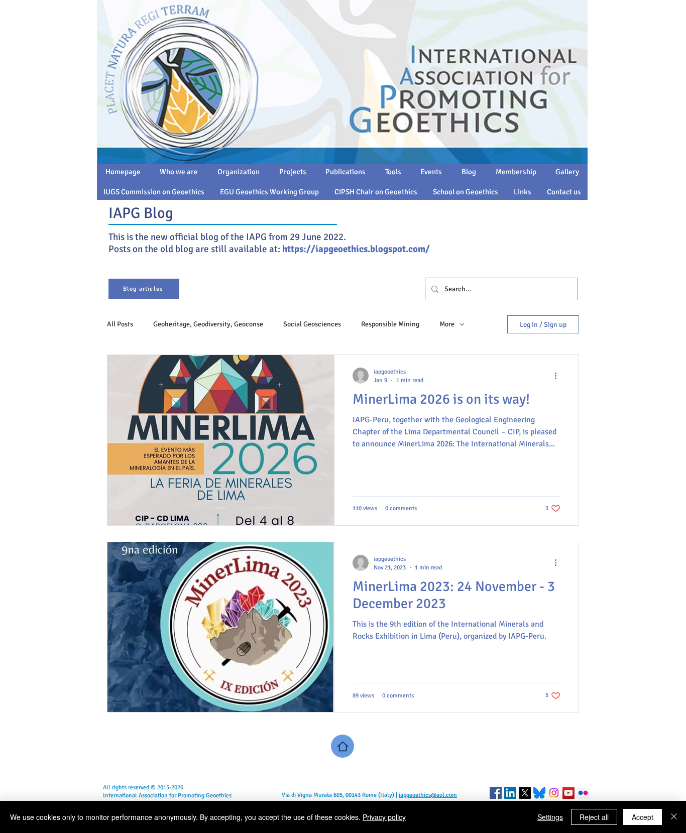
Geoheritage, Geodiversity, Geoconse (208, 324)
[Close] (674, 817)
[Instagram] (554, 793)
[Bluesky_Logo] (539, 793)
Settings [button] (550, 817)
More (446, 324)
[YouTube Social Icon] (568, 793)
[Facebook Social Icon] (496, 793)
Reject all (594, 817)
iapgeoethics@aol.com (428, 795)
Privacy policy (384, 817)
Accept (642, 817)
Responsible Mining (390, 324)
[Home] (342, 746)
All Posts (120, 324)
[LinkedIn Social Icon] (510, 793)
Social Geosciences (312, 324)
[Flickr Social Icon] (583, 793)
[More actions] (559, 376)
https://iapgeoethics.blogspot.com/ (356, 249)
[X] (525, 793)
